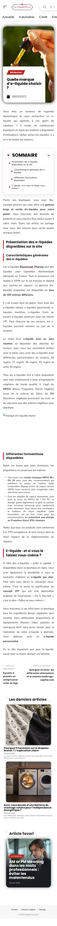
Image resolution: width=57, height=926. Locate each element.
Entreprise (16, 856)
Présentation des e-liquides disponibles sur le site (25, 163)
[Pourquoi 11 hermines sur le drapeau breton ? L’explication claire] (28, 725)
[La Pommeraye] (22, 7)
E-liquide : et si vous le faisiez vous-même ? (29, 187)
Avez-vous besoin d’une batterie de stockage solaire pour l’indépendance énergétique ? (28, 807)
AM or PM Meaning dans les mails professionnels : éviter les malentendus (26, 869)
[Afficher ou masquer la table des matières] (43, 155)
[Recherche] (45, 7)
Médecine (16, 72)
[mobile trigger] (5, 7)
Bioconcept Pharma (31, 267)
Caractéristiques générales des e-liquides (29, 171)
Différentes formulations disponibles (25, 179)
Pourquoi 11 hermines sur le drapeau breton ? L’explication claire (26, 749)
